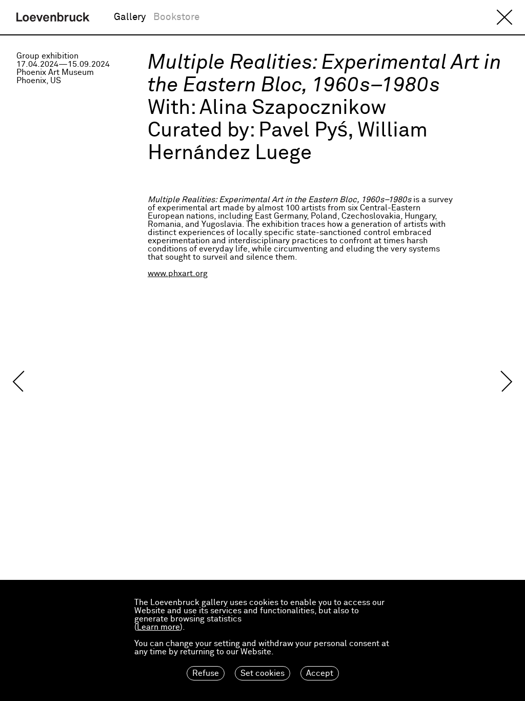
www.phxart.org (178, 273)
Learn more (158, 627)
